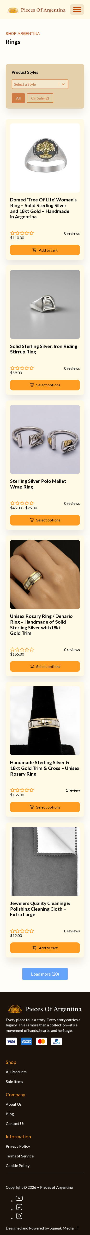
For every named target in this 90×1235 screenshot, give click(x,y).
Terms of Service (20, 1156)
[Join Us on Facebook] (19, 1209)
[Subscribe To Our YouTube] (19, 1200)
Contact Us (15, 1123)
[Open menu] (77, 9)
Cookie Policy (18, 1165)
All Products (16, 1071)
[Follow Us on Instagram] (19, 1218)
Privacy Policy (18, 1146)
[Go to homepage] (35, 9)
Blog (10, 1113)
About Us (14, 1104)
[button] (45, 250)
